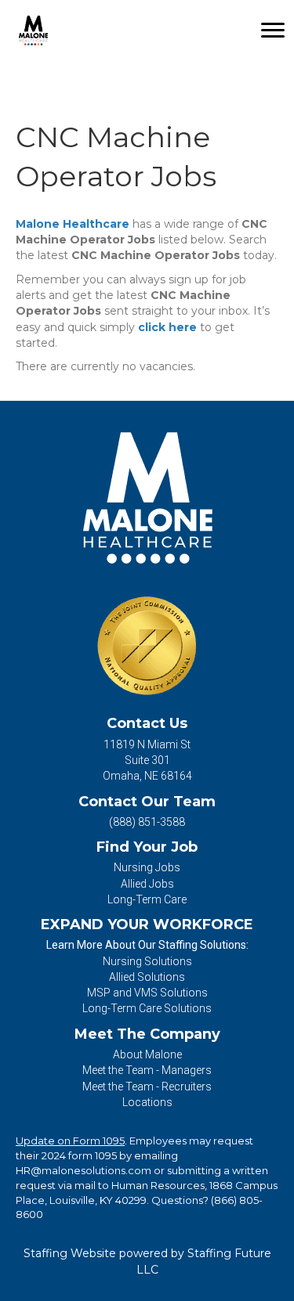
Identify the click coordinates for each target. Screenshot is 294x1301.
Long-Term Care (147, 899)
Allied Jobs (147, 884)
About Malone (147, 1054)
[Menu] (273, 30)
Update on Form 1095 (70, 1140)
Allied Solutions (147, 977)
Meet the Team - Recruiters (147, 1086)
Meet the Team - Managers (147, 1070)
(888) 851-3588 (147, 822)
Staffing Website (70, 1253)
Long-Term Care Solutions (147, 1008)
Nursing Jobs (147, 867)
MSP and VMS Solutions (147, 992)
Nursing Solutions (147, 961)
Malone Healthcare (72, 224)
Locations (147, 1102)
